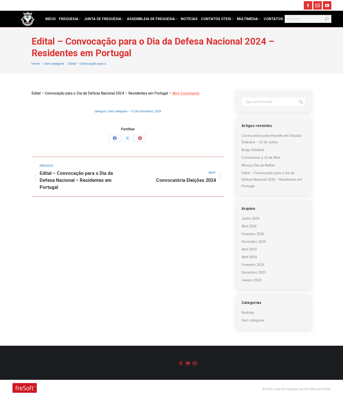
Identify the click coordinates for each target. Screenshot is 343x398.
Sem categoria (117, 111)
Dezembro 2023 (254, 272)
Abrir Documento (186, 93)
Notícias (248, 312)
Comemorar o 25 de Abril (261, 157)
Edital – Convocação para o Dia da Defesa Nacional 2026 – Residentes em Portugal (272, 179)
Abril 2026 (249, 226)
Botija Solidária (253, 150)
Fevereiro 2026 (253, 234)
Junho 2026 (250, 218)
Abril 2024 (249, 257)
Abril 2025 (249, 249)
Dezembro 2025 (254, 242)
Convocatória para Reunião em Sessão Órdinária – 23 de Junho (272, 139)
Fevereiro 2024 (253, 265)
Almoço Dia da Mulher (258, 165)
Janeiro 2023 (251, 280)
